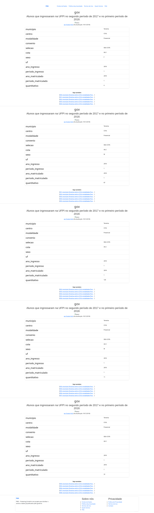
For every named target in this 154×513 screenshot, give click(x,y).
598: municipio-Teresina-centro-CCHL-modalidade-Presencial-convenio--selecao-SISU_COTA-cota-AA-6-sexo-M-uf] (77, 493)
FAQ (106, 6)
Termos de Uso (88, 6)
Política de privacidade (75, 6)
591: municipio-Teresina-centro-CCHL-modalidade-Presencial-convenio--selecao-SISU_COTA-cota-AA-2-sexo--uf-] (77, 97)
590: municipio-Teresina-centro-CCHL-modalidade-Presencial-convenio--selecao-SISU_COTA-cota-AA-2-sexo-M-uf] (77, 95)
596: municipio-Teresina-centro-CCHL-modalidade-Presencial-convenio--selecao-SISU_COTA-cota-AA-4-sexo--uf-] (77, 298)
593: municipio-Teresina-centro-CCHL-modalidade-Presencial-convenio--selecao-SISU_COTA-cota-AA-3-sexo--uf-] (77, 102)
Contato (110, 506)
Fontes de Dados (62, 6)
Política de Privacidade (115, 502)
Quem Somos (99, 6)
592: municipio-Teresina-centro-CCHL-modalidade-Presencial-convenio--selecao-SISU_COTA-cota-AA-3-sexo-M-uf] (77, 99)
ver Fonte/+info (68, 25)
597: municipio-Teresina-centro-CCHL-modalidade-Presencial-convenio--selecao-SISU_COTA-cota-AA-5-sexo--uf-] (77, 395)
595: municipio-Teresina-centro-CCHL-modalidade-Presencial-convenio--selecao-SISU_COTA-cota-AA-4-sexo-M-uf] (77, 201)
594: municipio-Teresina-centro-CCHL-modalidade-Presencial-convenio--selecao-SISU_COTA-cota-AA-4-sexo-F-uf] (77, 104)
